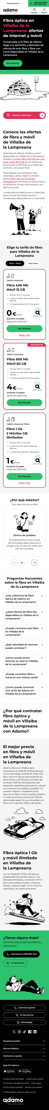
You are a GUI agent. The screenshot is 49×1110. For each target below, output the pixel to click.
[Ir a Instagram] (19, 1031)
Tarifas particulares (34, 1079)
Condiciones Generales (13, 1079)
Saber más (24, 335)
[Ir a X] (14, 1031)
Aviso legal (36, 1083)
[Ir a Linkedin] (35, 1031)
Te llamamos (17, 963)
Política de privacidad (13, 1087)
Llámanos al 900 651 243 (23, 954)
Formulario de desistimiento (16, 1083)
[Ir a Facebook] (29, 1031)
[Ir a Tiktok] (24, 1031)
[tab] (15, 263)
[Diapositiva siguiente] (34, 563)
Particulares (12, 3)
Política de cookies (33, 1087)
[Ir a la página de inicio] (10, 10)
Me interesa (12, 63)
